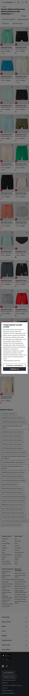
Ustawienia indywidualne (14, 365)
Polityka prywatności (8, 360)
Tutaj (24, 355)
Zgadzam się (14, 369)
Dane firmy (17, 360)
